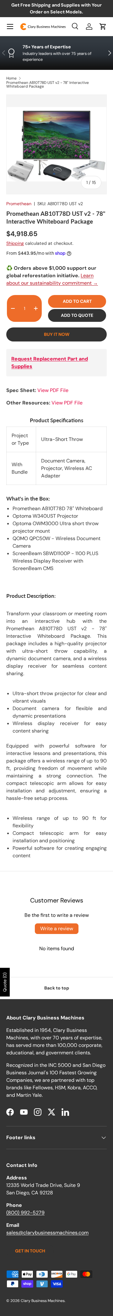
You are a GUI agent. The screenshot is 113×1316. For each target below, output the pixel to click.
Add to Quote (77, 315)
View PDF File (52, 390)
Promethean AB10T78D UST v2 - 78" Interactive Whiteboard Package (47, 84)
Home (11, 78)
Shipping (15, 243)
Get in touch (30, 1251)
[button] (103, 26)
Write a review (56, 928)
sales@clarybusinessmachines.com (47, 1232)
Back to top (56, 988)
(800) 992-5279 (25, 1212)
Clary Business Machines (43, 1300)
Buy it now (56, 334)
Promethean (18, 203)
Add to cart (77, 301)
